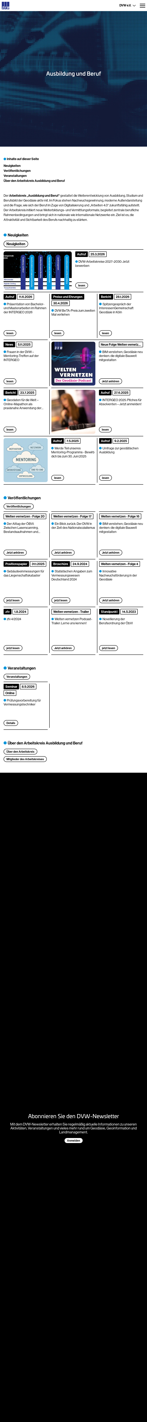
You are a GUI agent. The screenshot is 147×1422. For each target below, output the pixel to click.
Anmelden (73, 1140)
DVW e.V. (125, 5)
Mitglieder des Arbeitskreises (25, 759)
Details (10, 723)
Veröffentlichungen (17, 171)
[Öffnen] (142, 5)
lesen (9, 333)
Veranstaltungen (15, 176)
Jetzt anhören (110, 381)
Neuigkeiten (12, 166)
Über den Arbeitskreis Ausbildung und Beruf (34, 181)
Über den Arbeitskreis (20, 751)
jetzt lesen (13, 600)
